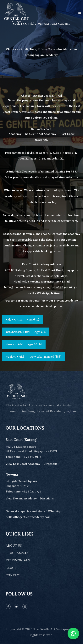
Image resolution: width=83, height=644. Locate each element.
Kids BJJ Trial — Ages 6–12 (22, 319)
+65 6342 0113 (65, 287)
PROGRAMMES (17, 553)
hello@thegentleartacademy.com (26, 287)
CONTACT (13, 575)
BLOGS (11, 568)
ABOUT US (14, 545)
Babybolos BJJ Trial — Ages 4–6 (26, 332)
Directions (50, 463)
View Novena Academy (21, 498)
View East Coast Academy (23, 463)
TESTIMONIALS (18, 560)
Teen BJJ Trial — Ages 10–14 (24, 344)
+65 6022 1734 (31, 491)
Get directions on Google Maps (46, 275)
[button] (73, 633)
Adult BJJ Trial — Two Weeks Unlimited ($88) (33, 356)
